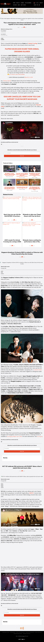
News (14, 2)
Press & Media (12, 632)
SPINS (22, 27)
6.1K (33, 245)
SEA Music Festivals (26, 633)
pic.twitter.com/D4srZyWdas (17, 74)
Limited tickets (38, 369)
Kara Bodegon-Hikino (8, 29)
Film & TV (18, 2)
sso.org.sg (39, 436)
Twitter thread (7, 80)
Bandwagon (5, 4)
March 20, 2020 (29, 77)
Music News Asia (38, 632)
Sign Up (41, 2)
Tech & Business (28, 2)
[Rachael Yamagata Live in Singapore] (22, 13)
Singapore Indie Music (18, 633)
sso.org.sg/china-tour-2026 (14, 436)
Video (2, 38)
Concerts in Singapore (29, 632)
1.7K (14, 245)
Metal (19, 27)
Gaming (22, 2)
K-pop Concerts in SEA (20, 632)
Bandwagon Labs (6, 632)
